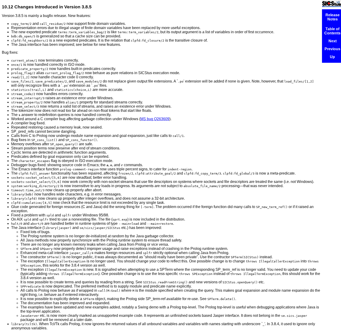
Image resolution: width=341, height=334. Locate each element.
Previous (332, 49)
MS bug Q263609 (154, 119)
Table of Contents (332, 31)
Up (332, 57)
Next (332, 41)
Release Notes (332, 17)
